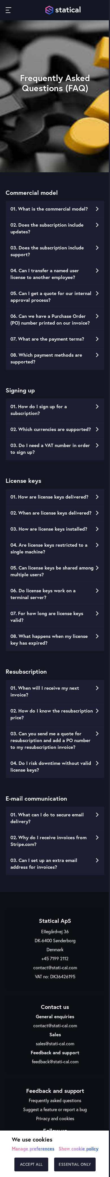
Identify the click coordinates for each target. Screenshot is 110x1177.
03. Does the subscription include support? (47, 251)
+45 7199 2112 (55, 958)
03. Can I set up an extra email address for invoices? (43, 863)
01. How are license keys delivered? (49, 496)
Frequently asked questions (55, 1100)
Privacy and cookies (55, 1118)
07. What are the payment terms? (47, 339)
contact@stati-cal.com (55, 967)
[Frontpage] (63, 10)
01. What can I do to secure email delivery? (47, 818)
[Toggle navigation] (8, 10)
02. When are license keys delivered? (50, 513)
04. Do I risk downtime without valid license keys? (50, 766)
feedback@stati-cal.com (55, 1061)
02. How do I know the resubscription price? (51, 714)
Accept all (31, 1164)
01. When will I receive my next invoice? (44, 691)
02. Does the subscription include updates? (46, 228)
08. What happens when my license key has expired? (49, 639)
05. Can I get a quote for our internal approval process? (50, 296)
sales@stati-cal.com (55, 1043)
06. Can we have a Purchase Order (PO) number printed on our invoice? (50, 319)
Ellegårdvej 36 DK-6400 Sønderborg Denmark (55, 940)
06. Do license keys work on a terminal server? (43, 593)
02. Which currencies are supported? (50, 429)
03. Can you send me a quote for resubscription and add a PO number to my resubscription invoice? (50, 740)
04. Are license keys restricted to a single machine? (48, 548)
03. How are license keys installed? (48, 529)
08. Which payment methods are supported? (46, 358)
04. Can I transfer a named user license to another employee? (44, 273)
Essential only (75, 1164)
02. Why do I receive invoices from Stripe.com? (48, 840)
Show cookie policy (78, 1148)
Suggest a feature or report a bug (55, 1109)
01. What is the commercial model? (49, 209)
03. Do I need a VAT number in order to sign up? (50, 448)
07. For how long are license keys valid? (46, 616)
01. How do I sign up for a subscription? (38, 409)
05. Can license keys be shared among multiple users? (52, 571)
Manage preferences (33, 1148)
